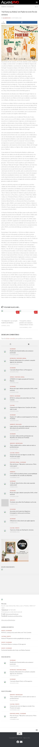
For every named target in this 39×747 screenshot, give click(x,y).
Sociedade (10, 6)
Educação (19, 424)
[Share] (21, 22)
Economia (13, 509)
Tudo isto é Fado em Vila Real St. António (22, 530)
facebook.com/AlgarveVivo (15, 616)
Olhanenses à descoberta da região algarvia (22, 520)
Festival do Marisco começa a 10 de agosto (13, 644)
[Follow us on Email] (21, 742)
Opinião (12, 377)
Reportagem (19, 443)
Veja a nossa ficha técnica (8, 620)
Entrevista (13, 358)
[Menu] (36, 2)
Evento (3, 6)
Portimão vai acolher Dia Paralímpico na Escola (23, 502)
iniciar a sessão (10, 338)
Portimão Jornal (21, 358)
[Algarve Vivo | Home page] (13, 2)
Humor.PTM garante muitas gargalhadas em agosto (16, 638)
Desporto (12, 443)
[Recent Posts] (10, 344)
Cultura (12, 405)
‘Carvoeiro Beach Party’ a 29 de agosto (21, 370)
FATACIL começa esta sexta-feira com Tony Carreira (16, 632)
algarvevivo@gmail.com (12, 614)
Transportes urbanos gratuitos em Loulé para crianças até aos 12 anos (26, 322)
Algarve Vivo (7, 18)
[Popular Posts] (29, 344)
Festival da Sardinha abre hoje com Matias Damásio (15, 650)
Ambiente (12, 424)
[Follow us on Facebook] (18, 742)
